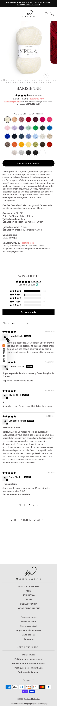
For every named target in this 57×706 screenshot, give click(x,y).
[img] (9, 331)
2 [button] (24, 505)
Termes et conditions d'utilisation (28, 663)
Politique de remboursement (28, 659)
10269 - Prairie (35, 128)
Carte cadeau (28, 635)
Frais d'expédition (12, 101)
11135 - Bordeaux (35, 120)
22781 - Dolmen (21, 153)
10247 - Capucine (42, 153)
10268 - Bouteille (42, 128)
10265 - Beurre (28, 145)
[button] (22, 95)
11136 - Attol (49, 128)
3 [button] (29, 505)
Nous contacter (28, 647)
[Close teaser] (8, 340)
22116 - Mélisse (7, 120)
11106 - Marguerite (21, 145)
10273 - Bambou (28, 128)
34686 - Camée (14, 120)
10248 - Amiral (14, 136)
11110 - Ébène (42, 145)
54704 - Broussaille (7, 145)
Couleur (28, 114)
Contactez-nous (29, 617)
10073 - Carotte (14, 145)
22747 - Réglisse (35, 153)
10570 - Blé (49, 136)
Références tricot (28, 626)
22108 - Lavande (14, 128)
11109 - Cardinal (28, 120)
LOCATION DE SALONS (28, 608)
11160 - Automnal (49, 145)
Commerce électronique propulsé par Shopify (29, 704)
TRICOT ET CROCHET (28, 586)
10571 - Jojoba (35, 145)
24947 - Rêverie (7, 128)
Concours (28, 639)
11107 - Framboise (42, 120)
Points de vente (28, 621)
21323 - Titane (14, 153)
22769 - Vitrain (28, 153)
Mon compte (28, 655)
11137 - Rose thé (49, 120)
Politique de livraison (28, 672)
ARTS (28, 591)
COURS (28, 599)
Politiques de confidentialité (28, 668)
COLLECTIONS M (28, 604)
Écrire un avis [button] (28, 312)
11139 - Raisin (21, 128)
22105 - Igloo (42, 136)
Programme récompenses (28, 630)
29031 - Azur (28, 136)
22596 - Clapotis (35, 136)
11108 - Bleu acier (21, 136)
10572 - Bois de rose (21, 120)
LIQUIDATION (28, 595)
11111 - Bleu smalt (7, 136)
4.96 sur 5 (36, 281)
